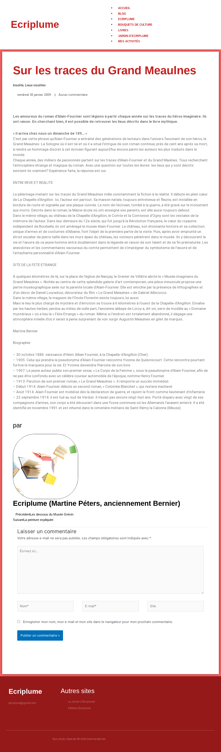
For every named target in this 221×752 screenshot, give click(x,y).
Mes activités (129, 41)
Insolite (18, 85)
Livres (123, 30)
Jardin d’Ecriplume (133, 36)
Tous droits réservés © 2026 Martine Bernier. (79, 739)
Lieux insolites (35, 85)
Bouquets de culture (135, 24)
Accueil (124, 8)
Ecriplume (35, 24)
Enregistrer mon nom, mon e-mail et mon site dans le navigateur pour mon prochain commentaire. (98, 622)
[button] (160, 2)
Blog (122, 13)
